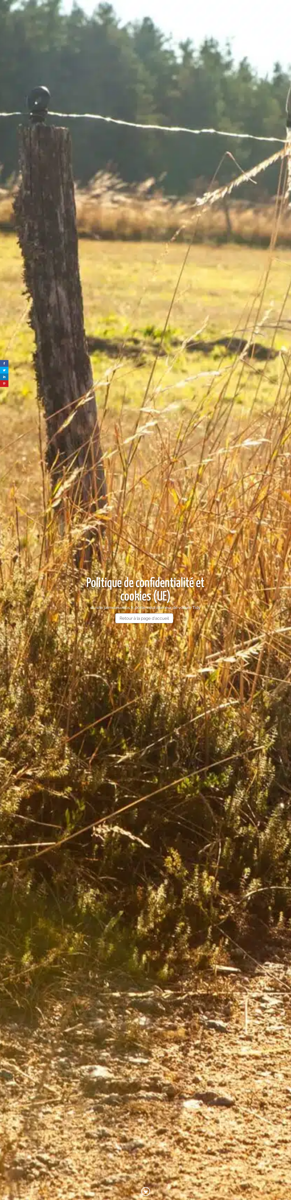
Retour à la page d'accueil (144, 618)
